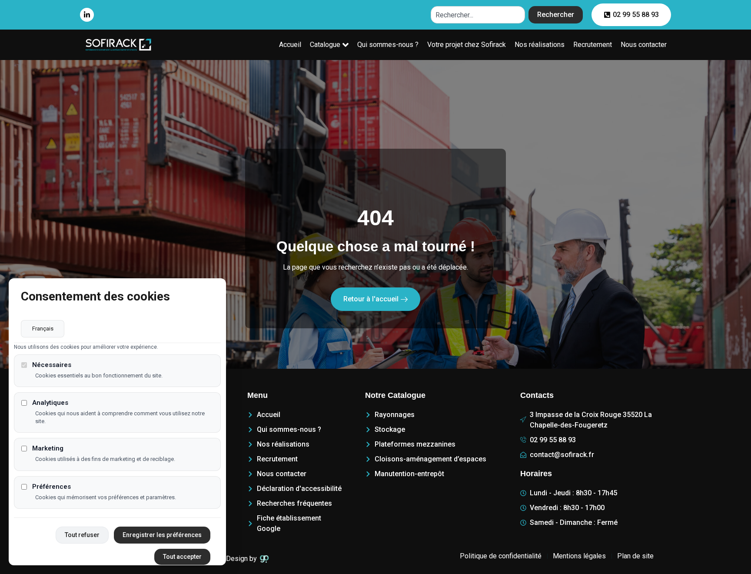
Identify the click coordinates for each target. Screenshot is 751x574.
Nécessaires (51, 365)
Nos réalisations (540, 44)
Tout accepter (182, 556)
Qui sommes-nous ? (388, 44)
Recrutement (592, 44)
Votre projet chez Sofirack (466, 44)
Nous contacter (644, 44)
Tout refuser (82, 534)
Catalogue (325, 44)
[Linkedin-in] (87, 15)
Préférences (51, 487)
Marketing (47, 449)
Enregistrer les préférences (162, 534)
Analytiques (50, 403)
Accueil (290, 44)
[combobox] (478, 14)
